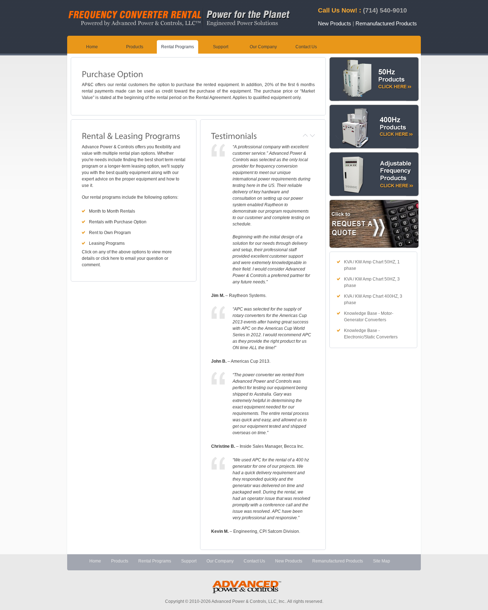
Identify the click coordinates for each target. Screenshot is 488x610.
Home (92, 46)
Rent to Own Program (110, 232)
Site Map (381, 561)
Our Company (263, 46)
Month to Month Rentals (112, 211)
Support (220, 46)
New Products (334, 23)
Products (134, 46)
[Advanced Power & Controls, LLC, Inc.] (180, 33)
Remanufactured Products (386, 23)
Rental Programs (177, 46)
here (114, 258)
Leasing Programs (107, 243)
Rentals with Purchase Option (117, 221)
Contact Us (306, 46)
